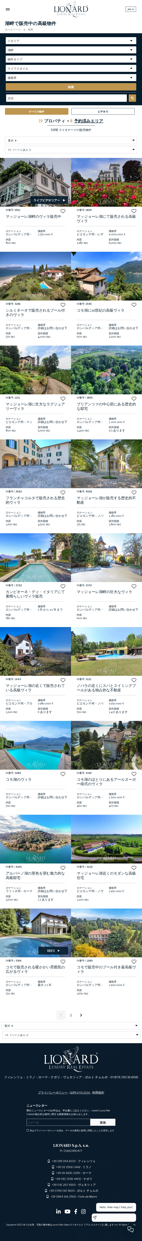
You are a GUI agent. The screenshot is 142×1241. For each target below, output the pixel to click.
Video (51, 950)
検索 (30, 29)
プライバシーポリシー (53, 1092)
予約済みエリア (88, 120)
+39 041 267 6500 (64, 1184)
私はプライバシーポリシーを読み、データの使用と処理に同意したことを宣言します (72, 1130)
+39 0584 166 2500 (63, 1196)
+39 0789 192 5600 (61, 1190)
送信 (103, 1122)
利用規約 (98, 1092)
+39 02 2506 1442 (68, 1166)
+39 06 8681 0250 (68, 1172)
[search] (132, 98)
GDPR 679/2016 (80, 1092)
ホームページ (13, 29)
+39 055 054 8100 (63, 1160)
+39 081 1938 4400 (68, 1178)
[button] (63, 211)
